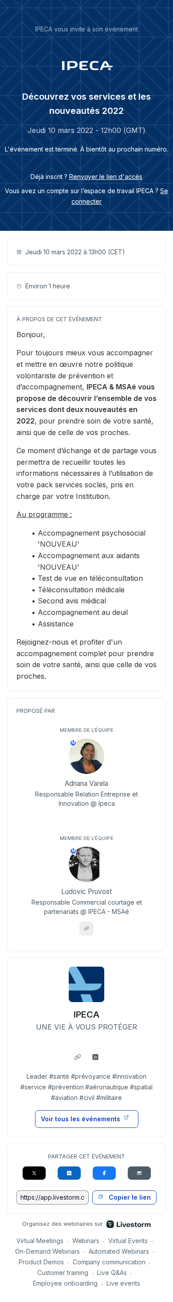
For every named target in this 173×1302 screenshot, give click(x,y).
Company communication (109, 1262)
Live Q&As (112, 1272)
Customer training (62, 1272)
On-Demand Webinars (47, 1251)
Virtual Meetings (39, 1240)
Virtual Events (128, 1240)
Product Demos (41, 1262)
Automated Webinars (119, 1251)
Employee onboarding (65, 1283)
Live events (123, 1283)
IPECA (86, 1014)
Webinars (86, 1240)
